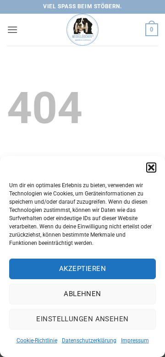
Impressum (135, 340)
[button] (151, 167)
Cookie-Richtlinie (36, 340)
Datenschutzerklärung (89, 340)
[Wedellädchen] (82, 30)
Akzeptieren (82, 269)
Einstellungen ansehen (82, 319)
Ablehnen (82, 294)
